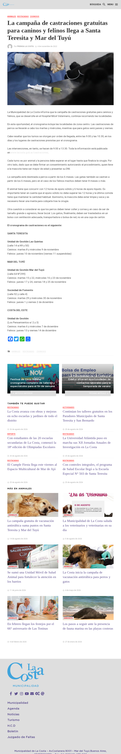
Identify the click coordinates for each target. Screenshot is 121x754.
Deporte (11, 434)
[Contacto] (32, 694)
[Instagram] (21, 694)
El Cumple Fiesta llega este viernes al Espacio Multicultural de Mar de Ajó (32, 467)
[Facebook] (11, 694)
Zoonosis (34, 16)
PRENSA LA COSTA (25, 46)
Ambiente (68, 618)
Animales (11, 16)
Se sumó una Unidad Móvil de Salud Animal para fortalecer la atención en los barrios (31, 576)
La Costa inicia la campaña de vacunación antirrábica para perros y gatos (86, 576)
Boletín (12, 731)
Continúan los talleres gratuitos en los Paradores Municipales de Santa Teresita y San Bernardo (87, 416)
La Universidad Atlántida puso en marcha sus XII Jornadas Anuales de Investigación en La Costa (87, 442)
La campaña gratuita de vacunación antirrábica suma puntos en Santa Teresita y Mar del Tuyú (30, 525)
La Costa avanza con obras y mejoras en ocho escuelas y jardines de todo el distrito (32, 416)
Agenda (13, 708)
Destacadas (23, 16)
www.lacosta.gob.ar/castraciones (29, 152)
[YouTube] (27, 694)
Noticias (13, 714)
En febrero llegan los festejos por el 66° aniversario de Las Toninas (30, 626)
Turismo (13, 720)
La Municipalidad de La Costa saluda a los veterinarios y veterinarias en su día (87, 525)
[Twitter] (16, 694)
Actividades (68, 407)
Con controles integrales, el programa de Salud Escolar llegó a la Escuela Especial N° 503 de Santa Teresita (87, 469)
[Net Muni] (37, 694)
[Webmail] (42, 694)
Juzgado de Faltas (21, 737)
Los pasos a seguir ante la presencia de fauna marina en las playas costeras (88, 626)
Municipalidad (17, 702)
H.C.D (11, 725)
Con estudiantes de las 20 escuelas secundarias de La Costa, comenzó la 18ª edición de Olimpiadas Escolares (31, 442)
